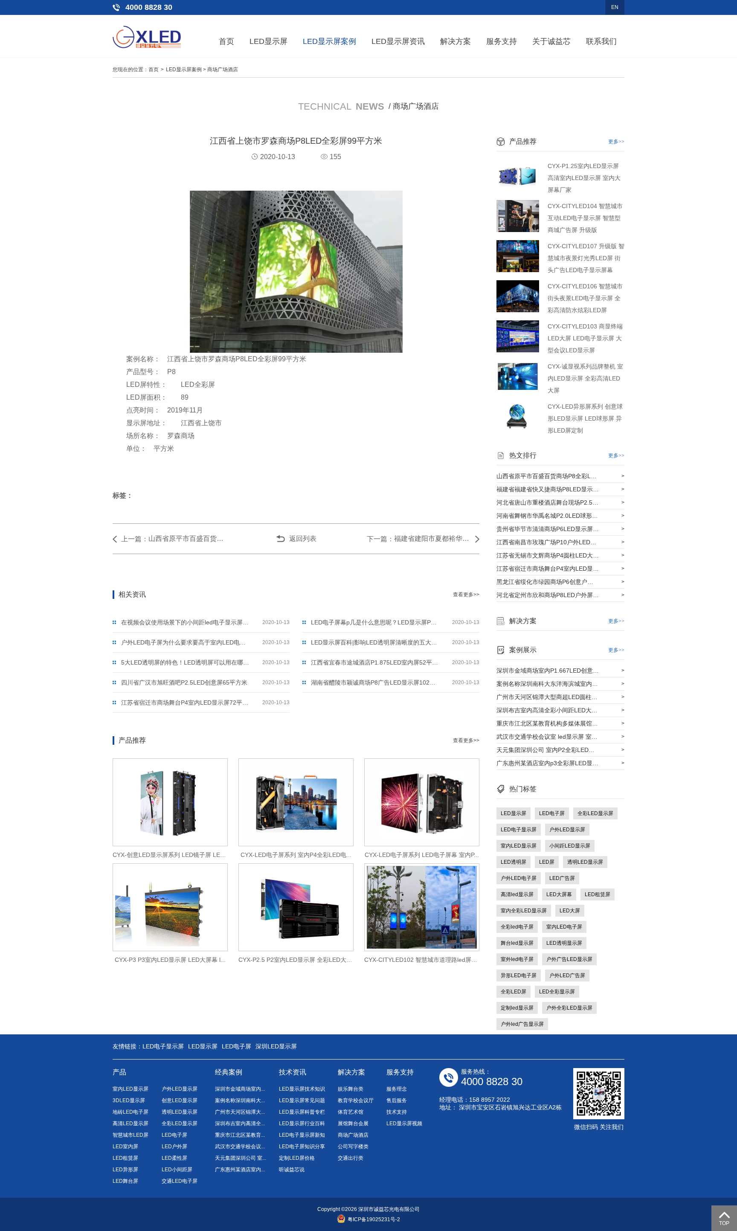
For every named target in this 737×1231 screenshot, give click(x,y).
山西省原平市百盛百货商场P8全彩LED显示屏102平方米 (186, 538)
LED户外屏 (174, 1147)
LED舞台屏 (125, 1181)
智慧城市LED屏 (130, 1135)
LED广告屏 (562, 878)
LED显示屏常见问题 (302, 1100)
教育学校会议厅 (356, 1100)
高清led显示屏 (517, 894)
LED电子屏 (552, 813)
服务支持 (501, 41)
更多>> (616, 142)
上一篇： (134, 539)
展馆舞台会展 (353, 1123)
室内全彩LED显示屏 (524, 911)
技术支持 (396, 1112)
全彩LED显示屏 (595, 813)
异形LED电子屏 (519, 975)
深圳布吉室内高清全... (240, 1123)
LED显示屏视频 (404, 1123)
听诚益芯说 (292, 1170)
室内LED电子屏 (564, 927)
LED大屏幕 (559, 894)
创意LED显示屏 (179, 1100)
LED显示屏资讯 (398, 41)
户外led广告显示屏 (522, 1024)
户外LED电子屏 (519, 878)
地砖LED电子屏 (130, 1112)
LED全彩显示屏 (557, 992)
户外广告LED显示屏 (569, 959)
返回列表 (302, 538)
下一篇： (380, 539)
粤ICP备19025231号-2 (374, 1219)
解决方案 (455, 41)
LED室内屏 (125, 1147)
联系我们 (601, 41)
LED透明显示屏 (564, 943)
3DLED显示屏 (129, 1100)
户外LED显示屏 (567, 830)
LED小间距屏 (177, 1170)
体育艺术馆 (350, 1112)
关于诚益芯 (551, 41)
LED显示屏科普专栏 (302, 1112)
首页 (226, 41)
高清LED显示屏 (130, 1123)
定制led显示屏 (517, 1008)
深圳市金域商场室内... (240, 1089)
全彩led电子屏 (517, 927)
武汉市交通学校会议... (240, 1147)
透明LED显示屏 (585, 862)
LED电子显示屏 (519, 830)
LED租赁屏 (597, 894)
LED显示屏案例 (329, 41)
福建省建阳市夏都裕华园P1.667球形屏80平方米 (432, 538)
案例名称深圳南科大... (240, 1100)
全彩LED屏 (513, 992)
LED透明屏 (513, 862)
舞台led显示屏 (517, 943)
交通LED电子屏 (179, 1181)
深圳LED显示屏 (276, 1046)
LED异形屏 (125, 1170)
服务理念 (396, 1089)
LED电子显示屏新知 (302, 1135)
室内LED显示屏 (519, 846)
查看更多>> (466, 595)
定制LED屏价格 (297, 1158)
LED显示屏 (268, 41)
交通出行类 (350, 1158)
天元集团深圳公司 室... (240, 1158)
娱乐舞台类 (350, 1089)
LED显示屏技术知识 (302, 1089)
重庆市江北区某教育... (240, 1135)
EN (614, 7)
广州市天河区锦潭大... (240, 1112)
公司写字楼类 (353, 1147)
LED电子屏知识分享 (302, 1147)
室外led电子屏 (517, 959)
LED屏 (546, 862)
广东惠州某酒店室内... (240, 1170)
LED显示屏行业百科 (302, 1123)
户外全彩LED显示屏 (569, 1008)
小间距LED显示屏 (569, 846)
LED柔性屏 (174, 1158)
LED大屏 (570, 911)
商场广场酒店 (222, 70)
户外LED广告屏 (567, 975)
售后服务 (396, 1100)
